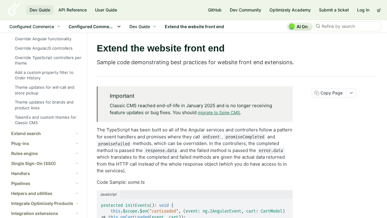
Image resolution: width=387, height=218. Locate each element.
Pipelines (20, 183)
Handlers (20, 173)
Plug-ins (20, 143)
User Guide (106, 9)
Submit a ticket (334, 9)
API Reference (72, 9)
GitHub (215, 9)
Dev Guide (40, 9)
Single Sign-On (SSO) (33, 163)
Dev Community (245, 9)
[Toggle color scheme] (379, 10)
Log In (363, 9)
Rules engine (24, 153)
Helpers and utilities (31, 193)
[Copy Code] (285, 204)
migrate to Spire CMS (219, 112)
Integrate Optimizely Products (42, 203)
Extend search (26, 133)
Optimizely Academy (290, 9)
